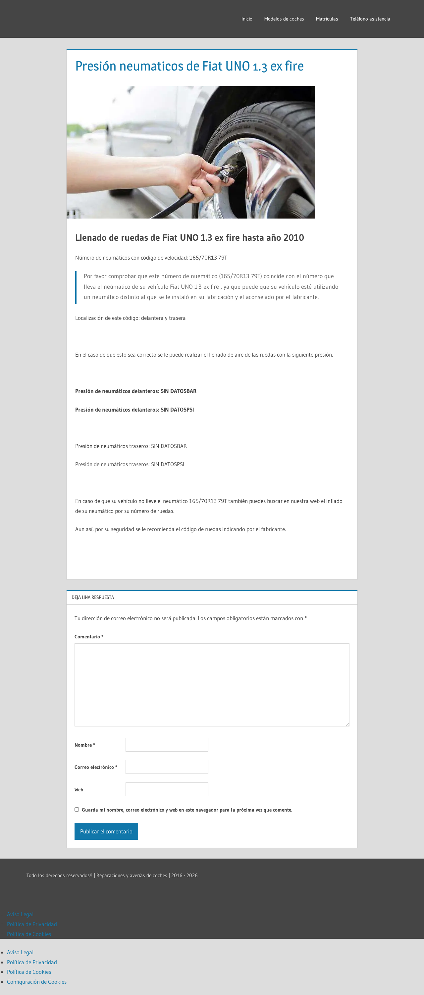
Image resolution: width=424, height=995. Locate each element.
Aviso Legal (20, 914)
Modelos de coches (284, 19)
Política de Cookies (29, 933)
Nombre (85, 745)
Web (79, 789)
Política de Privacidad (32, 923)
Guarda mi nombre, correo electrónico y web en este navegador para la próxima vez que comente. (187, 810)
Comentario (89, 636)
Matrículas (327, 19)
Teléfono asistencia (370, 19)
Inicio (246, 19)
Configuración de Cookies (37, 981)
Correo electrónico (96, 767)
